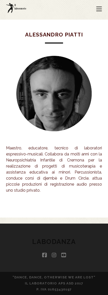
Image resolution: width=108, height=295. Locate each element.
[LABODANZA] (16, 10)
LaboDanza (54, 241)
